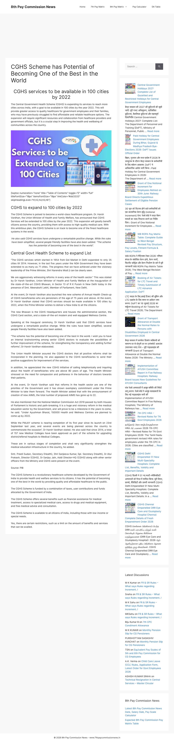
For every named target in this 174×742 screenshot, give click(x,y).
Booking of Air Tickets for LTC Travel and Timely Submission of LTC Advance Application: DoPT (143, 285)
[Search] (159, 66)
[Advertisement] (87, 33)
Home (82, 6)
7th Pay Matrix (98, 6)
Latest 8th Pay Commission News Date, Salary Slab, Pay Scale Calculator (143, 712)
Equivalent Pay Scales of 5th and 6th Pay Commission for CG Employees (143, 653)
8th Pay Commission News (33, 7)
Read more (153, 131)
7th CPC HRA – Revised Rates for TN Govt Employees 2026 (150, 416)
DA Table (156, 6)
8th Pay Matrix (117, 6)
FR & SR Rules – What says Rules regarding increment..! (141, 586)
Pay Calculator (139, 6)
